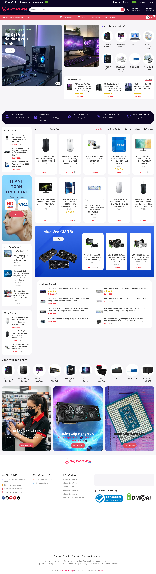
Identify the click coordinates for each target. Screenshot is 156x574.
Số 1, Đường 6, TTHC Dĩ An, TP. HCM (15, 480)
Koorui (143, 166)
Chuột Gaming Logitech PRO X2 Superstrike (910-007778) (19, 138)
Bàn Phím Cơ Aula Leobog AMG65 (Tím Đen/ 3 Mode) (68, 288)
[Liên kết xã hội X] (5, 2)
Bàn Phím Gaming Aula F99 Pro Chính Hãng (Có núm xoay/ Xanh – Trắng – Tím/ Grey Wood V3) (124, 309)
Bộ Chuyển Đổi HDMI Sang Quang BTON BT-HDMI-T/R (69, 318)
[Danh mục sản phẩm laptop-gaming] (86, 373)
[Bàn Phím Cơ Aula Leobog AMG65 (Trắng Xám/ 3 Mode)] (99, 291)
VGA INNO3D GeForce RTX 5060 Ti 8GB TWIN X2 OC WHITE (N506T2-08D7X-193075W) (140, 258)
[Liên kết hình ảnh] (78, 461)
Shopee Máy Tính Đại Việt (44, 479)
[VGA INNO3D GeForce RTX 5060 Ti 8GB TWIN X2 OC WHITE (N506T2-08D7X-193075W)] (140, 243)
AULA (94, 217)
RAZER (46, 164)
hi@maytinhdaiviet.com (12, 485)
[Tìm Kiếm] (122, 9)
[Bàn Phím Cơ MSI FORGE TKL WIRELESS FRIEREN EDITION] (99, 301)
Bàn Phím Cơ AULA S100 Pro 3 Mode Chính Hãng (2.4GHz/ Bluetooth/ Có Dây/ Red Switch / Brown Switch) (94, 209)
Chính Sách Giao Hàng (71, 494)
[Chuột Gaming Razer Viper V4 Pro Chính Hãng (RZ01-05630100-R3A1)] (7, 334)
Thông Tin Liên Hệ (69, 487)
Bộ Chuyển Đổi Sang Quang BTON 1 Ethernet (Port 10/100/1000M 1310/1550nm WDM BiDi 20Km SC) (123, 319)
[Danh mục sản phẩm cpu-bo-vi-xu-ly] (107, 62)
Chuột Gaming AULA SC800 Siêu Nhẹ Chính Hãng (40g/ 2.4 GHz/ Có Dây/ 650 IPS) (119, 202)
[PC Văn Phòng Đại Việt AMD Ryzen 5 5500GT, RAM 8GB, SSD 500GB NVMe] (128, 87)
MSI (94, 164)
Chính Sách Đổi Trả (70, 483)
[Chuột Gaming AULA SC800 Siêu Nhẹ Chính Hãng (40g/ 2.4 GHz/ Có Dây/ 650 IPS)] (118, 187)
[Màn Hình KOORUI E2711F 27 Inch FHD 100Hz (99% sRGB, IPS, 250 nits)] (143, 144)
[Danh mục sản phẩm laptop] (135, 38)
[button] (4, 55)
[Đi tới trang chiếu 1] (56, 83)
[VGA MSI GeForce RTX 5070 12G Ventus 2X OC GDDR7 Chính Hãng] (93, 243)
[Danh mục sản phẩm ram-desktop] (117, 372)
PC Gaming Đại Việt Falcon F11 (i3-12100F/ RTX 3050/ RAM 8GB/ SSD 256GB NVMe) (83, 87)
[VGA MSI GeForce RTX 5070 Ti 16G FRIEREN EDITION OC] (7, 347)
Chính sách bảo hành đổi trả (73, 498)
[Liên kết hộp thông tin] (133, 9)
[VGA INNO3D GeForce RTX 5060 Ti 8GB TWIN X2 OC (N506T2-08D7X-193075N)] (116, 243)
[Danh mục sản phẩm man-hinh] (121, 39)
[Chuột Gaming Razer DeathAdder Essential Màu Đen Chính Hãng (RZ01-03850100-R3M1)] (143, 187)
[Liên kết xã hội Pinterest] (12, 2)
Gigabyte (70, 209)
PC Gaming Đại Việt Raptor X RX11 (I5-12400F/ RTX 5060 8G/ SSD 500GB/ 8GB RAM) (112, 87)
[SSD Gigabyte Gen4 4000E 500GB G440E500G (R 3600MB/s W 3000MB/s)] (70, 187)
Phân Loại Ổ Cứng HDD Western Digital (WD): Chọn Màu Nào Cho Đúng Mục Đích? (21, 295)
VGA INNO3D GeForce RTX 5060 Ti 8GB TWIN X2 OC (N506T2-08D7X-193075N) (116, 258)
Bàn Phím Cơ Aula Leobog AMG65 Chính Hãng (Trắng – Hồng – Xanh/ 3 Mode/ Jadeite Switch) (69, 299)
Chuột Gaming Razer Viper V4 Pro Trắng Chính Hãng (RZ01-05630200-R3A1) (20, 320)
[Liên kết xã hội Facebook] (3, 2)
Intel (119, 166)
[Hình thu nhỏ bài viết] (8, 258)
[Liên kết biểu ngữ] (81, 46)
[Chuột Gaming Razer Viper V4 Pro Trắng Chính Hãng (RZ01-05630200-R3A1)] (7, 321)
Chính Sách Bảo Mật (70, 490)
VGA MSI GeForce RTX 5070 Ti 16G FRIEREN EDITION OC (20, 346)
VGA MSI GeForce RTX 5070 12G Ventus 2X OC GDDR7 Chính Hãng (93, 257)
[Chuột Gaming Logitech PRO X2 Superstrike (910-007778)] (7, 138)
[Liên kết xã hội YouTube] (9, 2)
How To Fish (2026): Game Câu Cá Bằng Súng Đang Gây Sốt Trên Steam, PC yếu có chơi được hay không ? (21, 256)
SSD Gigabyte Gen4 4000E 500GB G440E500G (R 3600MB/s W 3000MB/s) (70, 202)
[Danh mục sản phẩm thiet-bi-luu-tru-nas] (147, 373)
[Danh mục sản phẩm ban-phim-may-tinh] (55, 373)
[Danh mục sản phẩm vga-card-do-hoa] (148, 62)
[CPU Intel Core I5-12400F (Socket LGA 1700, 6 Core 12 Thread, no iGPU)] (118, 144)
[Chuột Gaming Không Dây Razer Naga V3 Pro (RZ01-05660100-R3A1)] (7, 151)
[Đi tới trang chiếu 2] (58, 83)
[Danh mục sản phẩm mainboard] (121, 63)
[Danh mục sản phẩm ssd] (135, 61)
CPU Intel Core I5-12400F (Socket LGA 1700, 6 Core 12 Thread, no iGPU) (119, 159)
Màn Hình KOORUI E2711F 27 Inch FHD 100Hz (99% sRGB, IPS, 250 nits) (143, 159)
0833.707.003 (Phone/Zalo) (13, 489)
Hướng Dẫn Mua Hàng (71, 479)
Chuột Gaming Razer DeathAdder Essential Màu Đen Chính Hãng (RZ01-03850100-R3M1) (143, 202)
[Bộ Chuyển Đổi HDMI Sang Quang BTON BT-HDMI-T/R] (42, 322)
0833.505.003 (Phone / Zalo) (14, 492)
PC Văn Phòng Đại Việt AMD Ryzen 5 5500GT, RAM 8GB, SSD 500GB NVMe (142, 87)
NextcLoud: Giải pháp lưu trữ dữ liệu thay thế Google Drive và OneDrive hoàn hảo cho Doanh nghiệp (21, 276)
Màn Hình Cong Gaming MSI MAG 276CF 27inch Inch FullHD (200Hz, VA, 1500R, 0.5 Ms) (46, 202)
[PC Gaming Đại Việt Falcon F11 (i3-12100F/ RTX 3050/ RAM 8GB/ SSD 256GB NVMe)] (69, 87)
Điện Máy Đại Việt (41, 483)
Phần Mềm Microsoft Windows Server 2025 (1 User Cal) (20, 164)
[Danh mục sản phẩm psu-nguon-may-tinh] (101, 373)
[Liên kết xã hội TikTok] (15, 2)
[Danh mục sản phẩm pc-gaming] (107, 39)
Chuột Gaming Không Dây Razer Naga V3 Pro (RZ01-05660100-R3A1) (20, 151)
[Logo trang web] (14, 9)
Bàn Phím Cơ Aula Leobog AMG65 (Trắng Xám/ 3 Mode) (125, 288)
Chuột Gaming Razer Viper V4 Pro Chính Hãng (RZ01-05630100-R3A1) (20, 334)
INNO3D (116, 265)
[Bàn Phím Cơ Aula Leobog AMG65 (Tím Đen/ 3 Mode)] (42, 291)
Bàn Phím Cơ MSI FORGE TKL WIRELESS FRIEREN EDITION (126, 298)
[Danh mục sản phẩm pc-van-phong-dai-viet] (24, 373)
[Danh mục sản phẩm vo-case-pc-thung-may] (148, 40)
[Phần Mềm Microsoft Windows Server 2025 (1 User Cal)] (7, 165)
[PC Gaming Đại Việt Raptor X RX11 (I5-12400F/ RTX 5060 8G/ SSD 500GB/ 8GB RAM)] (99, 87)
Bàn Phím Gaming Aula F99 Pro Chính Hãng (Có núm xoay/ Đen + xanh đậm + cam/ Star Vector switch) (68, 309)
